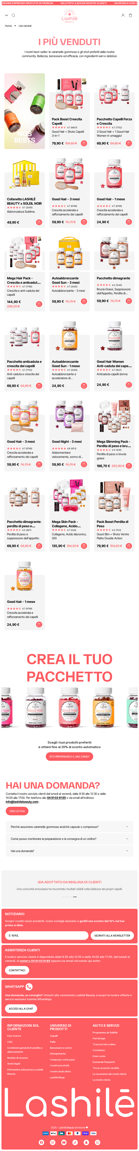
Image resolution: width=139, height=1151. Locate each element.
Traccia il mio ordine (104, 1044)
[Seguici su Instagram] (52, 1142)
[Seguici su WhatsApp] (97, 1142)
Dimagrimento (58, 1053)
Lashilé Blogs (57, 1077)
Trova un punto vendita (106, 1068)
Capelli (54, 1035)
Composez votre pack (62, 1059)
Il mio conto (99, 1056)
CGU (9, 1041)
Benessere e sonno (61, 1047)
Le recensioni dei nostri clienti (109, 1074)
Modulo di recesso (17, 1057)
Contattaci (99, 1050)
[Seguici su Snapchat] (86, 1142)
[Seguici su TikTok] (75, 1142)
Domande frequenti (104, 1062)
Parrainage (99, 1038)
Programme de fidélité (105, 1032)
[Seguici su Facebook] (41, 1142)
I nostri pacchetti (59, 1065)
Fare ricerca (14, 1035)
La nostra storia (101, 1079)
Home (8, 25)
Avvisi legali (13, 1063)
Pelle (53, 1041)
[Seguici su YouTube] (64, 1142)
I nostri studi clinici (60, 1071)
